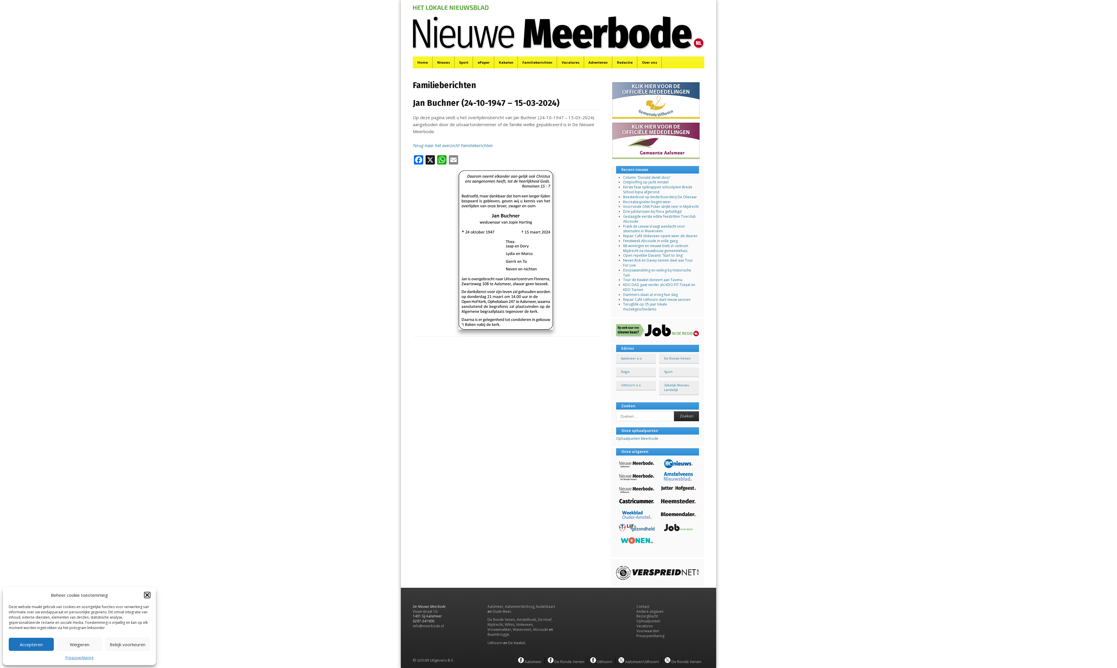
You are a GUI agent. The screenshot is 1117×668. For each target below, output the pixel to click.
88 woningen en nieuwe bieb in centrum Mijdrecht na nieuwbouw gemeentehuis (655, 248)
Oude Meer (501, 611)
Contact (642, 606)
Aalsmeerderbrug (519, 606)
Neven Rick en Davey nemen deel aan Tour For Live (658, 263)
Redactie (625, 62)
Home (422, 62)
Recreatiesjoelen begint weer (647, 201)
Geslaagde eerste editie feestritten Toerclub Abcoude (659, 219)
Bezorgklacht (647, 616)
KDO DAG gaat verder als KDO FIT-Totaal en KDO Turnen (659, 287)
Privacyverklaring (79, 657)
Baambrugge (498, 634)
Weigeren (79, 644)
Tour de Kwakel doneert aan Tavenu (652, 279)
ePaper (484, 62)
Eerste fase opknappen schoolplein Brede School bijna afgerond (657, 189)
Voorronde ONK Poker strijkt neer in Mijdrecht (661, 206)
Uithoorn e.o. (631, 385)
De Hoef (545, 619)
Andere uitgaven (650, 611)
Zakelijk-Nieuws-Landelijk (677, 387)
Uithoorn (495, 642)
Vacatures (570, 62)
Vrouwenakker (499, 629)
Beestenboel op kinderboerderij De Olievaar (660, 196)
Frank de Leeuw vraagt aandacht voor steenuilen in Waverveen (654, 229)
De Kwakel (516, 642)
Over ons (649, 62)
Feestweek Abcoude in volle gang (650, 240)
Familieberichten (537, 62)
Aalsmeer (495, 606)
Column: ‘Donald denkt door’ (646, 177)
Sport (463, 62)
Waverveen (522, 629)
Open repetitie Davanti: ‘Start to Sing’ (653, 255)
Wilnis (509, 624)
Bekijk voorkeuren (127, 644)
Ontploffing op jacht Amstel (645, 182)
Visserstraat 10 (425, 611)
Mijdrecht (495, 624)
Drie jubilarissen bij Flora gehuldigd (652, 211)
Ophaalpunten (648, 621)
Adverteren (598, 62)
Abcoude (540, 629)
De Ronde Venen (677, 358)
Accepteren (31, 644)
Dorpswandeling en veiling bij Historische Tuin (657, 273)
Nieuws (443, 62)
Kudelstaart (545, 606)
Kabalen (506, 62)
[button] (147, 595)
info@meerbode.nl (428, 626)
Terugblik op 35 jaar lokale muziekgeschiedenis (645, 307)
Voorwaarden (647, 630)
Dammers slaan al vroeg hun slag (650, 294)
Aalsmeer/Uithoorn (641, 661)
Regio (625, 371)
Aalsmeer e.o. (632, 358)
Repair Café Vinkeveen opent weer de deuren (660, 235)
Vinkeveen (524, 624)
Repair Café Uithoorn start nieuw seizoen (657, 299)
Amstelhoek (526, 619)
